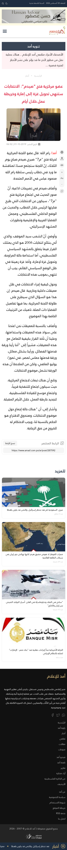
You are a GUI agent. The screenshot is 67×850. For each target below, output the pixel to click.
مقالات (62, 744)
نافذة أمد (61, 762)
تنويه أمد (33, 46)
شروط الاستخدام (57, 802)
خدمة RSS (60, 813)
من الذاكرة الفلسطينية (55, 779)
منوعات (61, 749)
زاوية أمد (61, 728)
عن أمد (62, 792)
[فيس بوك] (52, 715)
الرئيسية (38, 76)
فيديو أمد (61, 757)
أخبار (27, 76)
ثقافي (62, 739)
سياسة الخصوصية (57, 797)
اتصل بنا (61, 819)
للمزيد (60, 471)
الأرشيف (61, 784)
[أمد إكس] (58, 715)
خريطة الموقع (59, 808)
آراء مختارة (60, 773)
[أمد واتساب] (63, 715)
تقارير (63, 768)
